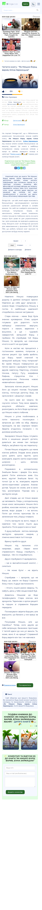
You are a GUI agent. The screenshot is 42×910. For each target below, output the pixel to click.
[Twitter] (18, 168)
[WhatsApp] (21, 168)
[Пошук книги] (37, 10)
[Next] (31, 726)
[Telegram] (24, 168)
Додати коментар (15, 792)
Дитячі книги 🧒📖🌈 (14, 104)
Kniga (12, 4)
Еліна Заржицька (10, 97)
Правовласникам (10, 685)
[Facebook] (15, 168)
